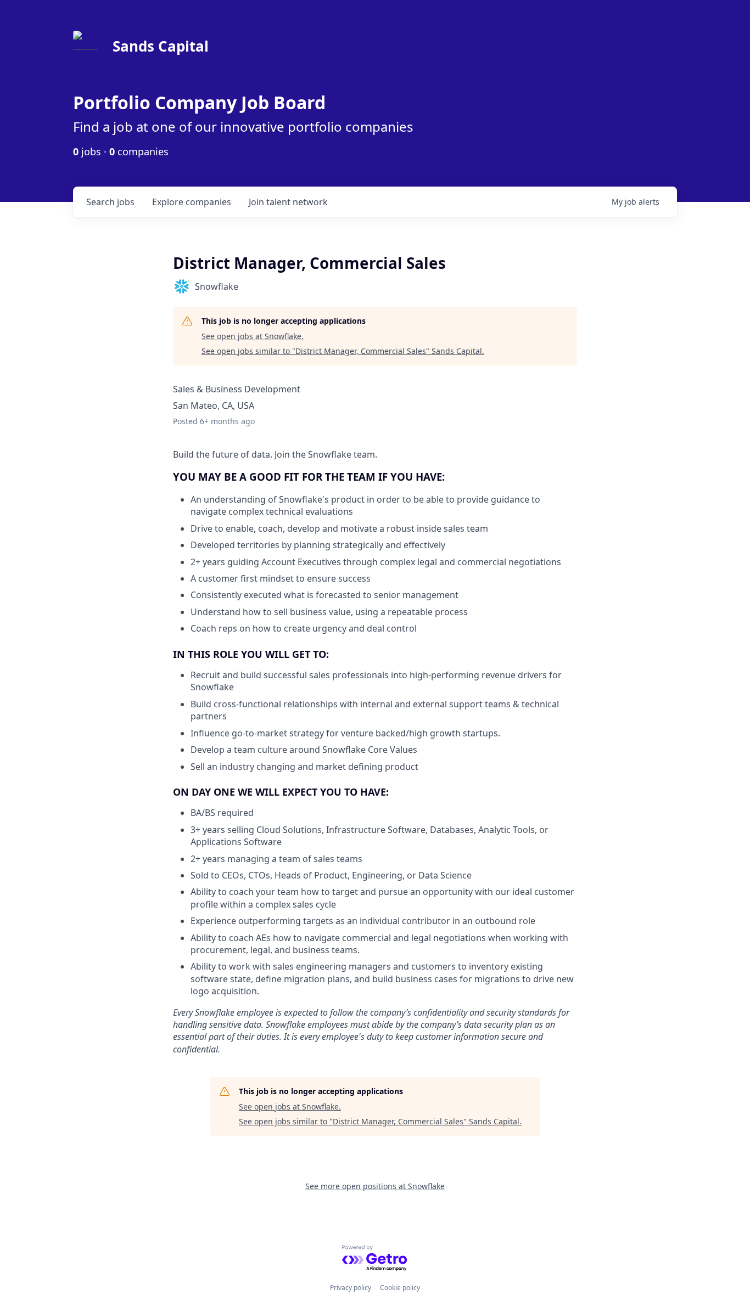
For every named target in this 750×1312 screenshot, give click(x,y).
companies (191, 202)
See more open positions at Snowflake (375, 1186)
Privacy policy (350, 1287)
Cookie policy (400, 1287)
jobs (110, 202)
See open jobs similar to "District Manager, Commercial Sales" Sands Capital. (343, 351)
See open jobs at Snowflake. (253, 336)
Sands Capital (161, 46)
